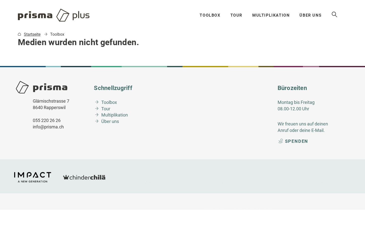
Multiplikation (271, 15)
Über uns (310, 15)
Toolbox (210, 15)
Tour (236, 15)
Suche (335, 15)
